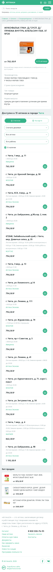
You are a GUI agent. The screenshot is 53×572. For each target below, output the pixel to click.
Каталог (5, 531)
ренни (18, 12)
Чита (41, 113)
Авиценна (10, 161)
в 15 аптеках (41, 61)
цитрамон (24, 12)
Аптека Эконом (12, 202)
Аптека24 (10, 2)
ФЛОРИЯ (9, 180)
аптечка (12, 12)
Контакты (32, 537)
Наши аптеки (7, 534)
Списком (16, 120)
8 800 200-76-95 (36, 531)
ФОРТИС (9, 251)
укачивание (32, 12)
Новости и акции (9, 549)
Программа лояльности (12, 552)
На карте (38, 120)
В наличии (11, 147)
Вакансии (6, 546)
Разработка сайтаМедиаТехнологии (14, 568)
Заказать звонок (35, 534)
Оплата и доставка (10, 537)
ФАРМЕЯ (9, 434)
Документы (6, 540)
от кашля (40, 12)
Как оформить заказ (10, 543)
